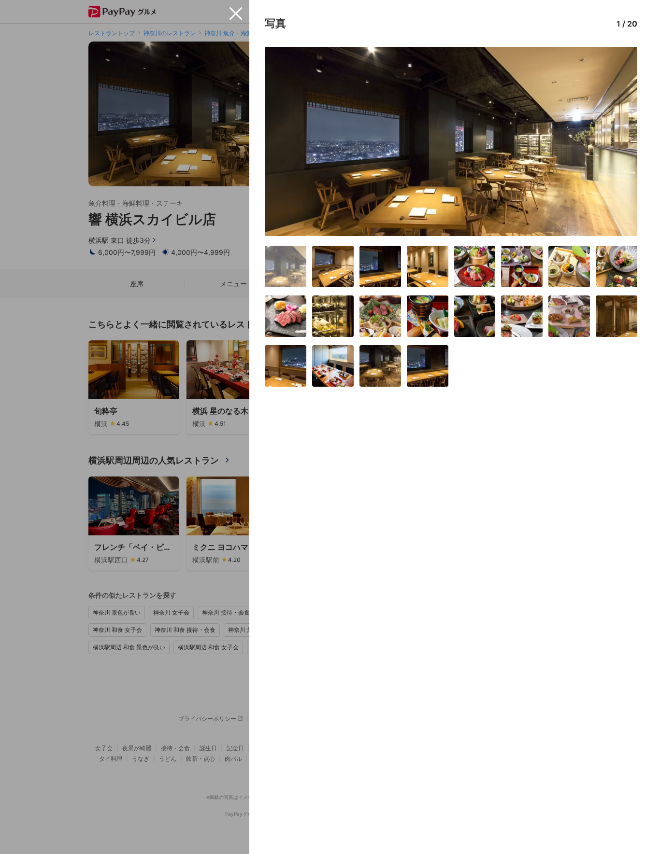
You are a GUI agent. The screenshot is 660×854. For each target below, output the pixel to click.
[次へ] (619, 141)
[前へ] (282, 141)
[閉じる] (235, 13)
